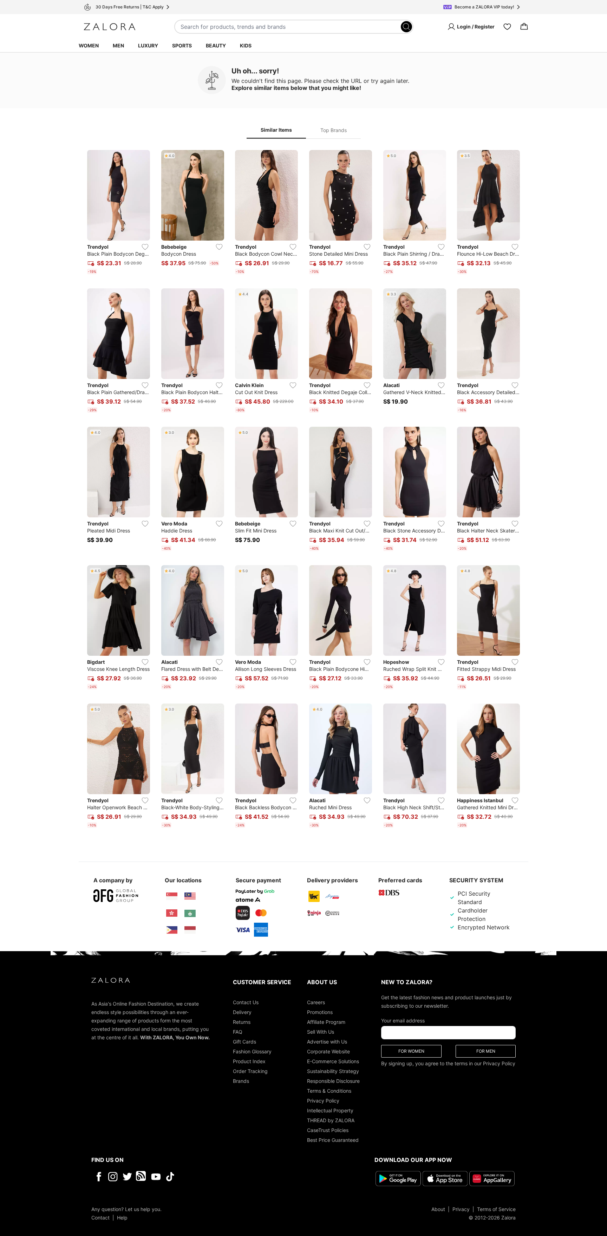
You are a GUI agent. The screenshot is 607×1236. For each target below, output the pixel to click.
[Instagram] (113, 1177)
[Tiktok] (215, 1177)
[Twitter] (127, 1177)
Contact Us (246, 1002)
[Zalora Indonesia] (190, 930)
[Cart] (524, 26)
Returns (241, 1022)
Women (89, 45)
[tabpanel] (303, 490)
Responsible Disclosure (333, 1081)
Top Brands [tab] (333, 130)
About (438, 1209)
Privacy (461, 1209)
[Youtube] (156, 1177)
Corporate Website (328, 1051)
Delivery (242, 1012)
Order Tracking (250, 1071)
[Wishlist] (507, 26)
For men (485, 1051)
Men (118, 45)
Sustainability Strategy (333, 1071)
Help (122, 1218)
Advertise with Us (327, 1042)
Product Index (249, 1061)
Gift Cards (244, 1042)
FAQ (237, 1032)
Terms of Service (496, 1209)
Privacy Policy (323, 1101)
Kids (246, 45)
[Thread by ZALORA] (142, 1177)
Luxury (148, 45)
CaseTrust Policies (327, 1130)
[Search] (406, 26)
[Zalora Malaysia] (190, 896)
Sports (182, 45)
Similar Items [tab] (276, 130)
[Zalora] (110, 26)
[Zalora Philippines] (172, 930)
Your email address (403, 1021)
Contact (100, 1218)
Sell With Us (320, 1032)
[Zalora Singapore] (172, 896)
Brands (241, 1081)
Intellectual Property (330, 1110)
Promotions (320, 1012)
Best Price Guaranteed (333, 1140)
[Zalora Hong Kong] (172, 913)
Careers (316, 1002)
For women (411, 1051)
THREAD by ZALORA (330, 1120)
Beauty (216, 45)
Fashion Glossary (252, 1051)
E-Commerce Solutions (333, 1061)
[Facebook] (98, 1177)
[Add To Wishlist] (145, 246)
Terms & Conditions (329, 1091)
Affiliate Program (326, 1022)
